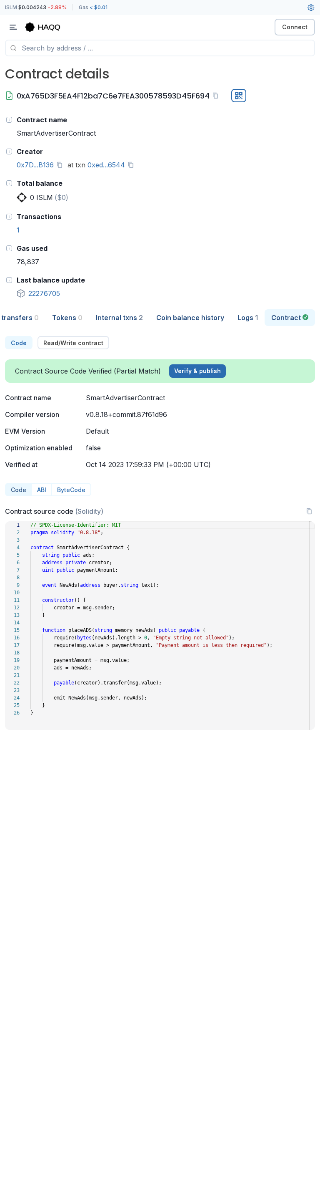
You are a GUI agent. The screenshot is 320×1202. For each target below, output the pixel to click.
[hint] (9, 120)
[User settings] (311, 7)
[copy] (217, 95)
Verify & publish (197, 370)
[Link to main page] (50, 27)
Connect (295, 26)
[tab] (67, 317)
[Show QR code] (238, 95)
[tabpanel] (160, 533)
